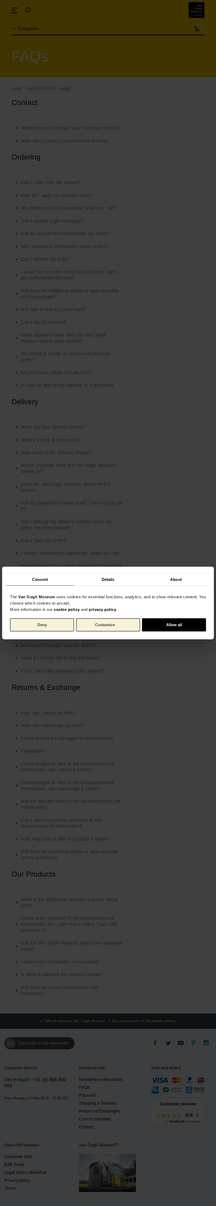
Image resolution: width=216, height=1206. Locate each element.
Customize (105, 624)
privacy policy (102, 609)
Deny (42, 624)
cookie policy (67, 609)
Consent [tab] (40, 579)
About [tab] (176, 579)
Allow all (174, 624)
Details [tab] (108, 579)
